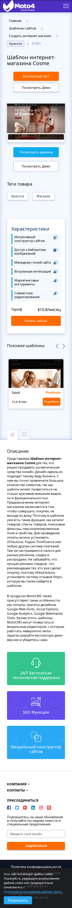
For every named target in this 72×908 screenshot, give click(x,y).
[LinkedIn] (33, 808)
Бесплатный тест (36, 76)
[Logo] (16, 6)
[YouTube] (25, 808)
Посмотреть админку (36, 152)
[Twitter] (17, 808)
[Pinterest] (49, 808)
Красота (15, 43)
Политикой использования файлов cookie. (33, 891)
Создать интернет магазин (30, 36)
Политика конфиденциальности (36, 867)
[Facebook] (9, 808)
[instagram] (41, 808)
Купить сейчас (36, 321)
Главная (15, 21)
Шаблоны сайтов (22, 28)
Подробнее (51, 401)
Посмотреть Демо (36, 87)
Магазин (43, 196)
